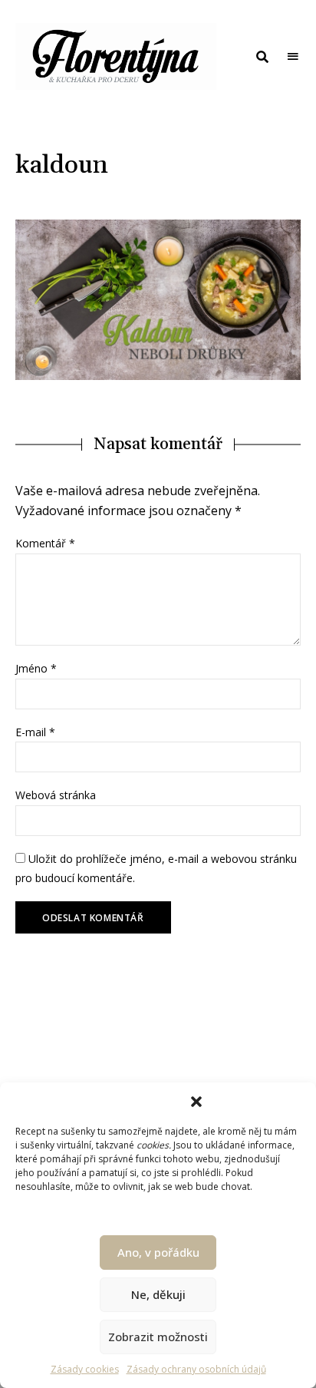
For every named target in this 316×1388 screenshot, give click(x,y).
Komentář (45, 543)
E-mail (35, 732)
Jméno (36, 668)
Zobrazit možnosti (158, 1336)
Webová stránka (55, 795)
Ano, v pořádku (158, 1252)
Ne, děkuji (158, 1294)
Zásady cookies (85, 1369)
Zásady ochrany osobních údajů (196, 1369)
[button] (196, 1101)
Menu (293, 56)
